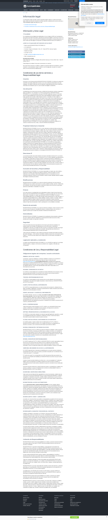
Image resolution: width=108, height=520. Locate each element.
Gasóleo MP (72, 497)
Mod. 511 (65, 2)
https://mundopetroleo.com (29, 261)
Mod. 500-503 (74, 2)
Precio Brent (41, 508)
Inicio (24, 12)
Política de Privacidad (27, 503)
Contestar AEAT (42, 2)
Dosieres (40, 1)
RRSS (44, 1)
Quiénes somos (26, 497)
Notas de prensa (42, 499)
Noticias (40, 497)
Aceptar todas (100, 23)
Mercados (56, 497)
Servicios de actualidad (59, 502)
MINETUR (30, 1)
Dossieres (25, 499)
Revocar (28, 505)
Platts (55, 499)
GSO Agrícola (55, 2)
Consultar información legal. (30, 24)
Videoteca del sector (43, 505)
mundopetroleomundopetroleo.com (35, 54)
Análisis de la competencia (75, 502)
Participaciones (42, 502)
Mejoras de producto (58, 507)
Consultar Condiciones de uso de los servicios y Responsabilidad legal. (39, 26)
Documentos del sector (43, 500)
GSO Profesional (61, 2)
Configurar (89, 23)
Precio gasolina (42, 507)
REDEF (37, 1)
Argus (55, 500)
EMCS (29, 2)
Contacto (25, 500)
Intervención (50, 2)
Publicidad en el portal (74, 505)
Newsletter (41, 510)
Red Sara (37, 2)
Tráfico (34, 1)
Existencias (70, 2)
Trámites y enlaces (42, 503)
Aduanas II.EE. (26, 1)
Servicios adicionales (58, 505)
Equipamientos (57, 503)
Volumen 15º (25, 2)
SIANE (31, 2)
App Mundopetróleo (74, 503)
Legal (24, 502)
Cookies (24, 505)
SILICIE (34, 2)
